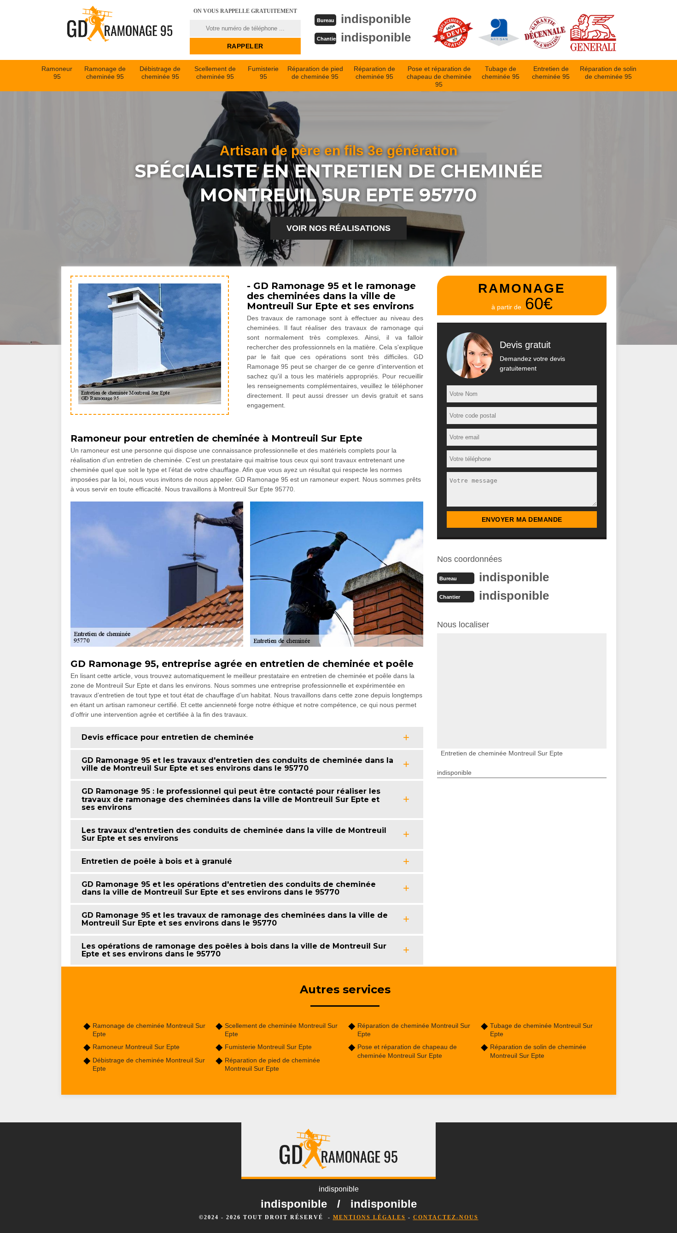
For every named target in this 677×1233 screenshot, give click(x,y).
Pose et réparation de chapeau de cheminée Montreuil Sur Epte (407, 1051)
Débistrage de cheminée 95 (160, 72)
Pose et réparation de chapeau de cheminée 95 (439, 76)
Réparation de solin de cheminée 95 (608, 72)
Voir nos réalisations (338, 228)
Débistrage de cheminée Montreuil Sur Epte (149, 1064)
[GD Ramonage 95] (119, 30)
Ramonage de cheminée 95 (105, 72)
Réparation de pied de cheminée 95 (315, 72)
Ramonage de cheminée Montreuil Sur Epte (149, 1030)
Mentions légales (369, 1217)
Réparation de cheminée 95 (374, 72)
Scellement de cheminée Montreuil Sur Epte (281, 1030)
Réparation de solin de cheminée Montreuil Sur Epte (538, 1051)
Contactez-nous (446, 1217)
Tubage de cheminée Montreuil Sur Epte (541, 1030)
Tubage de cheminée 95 (500, 72)
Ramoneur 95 (56, 72)
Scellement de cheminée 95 (215, 72)
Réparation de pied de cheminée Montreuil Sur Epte (272, 1064)
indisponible (376, 19)
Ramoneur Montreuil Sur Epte (136, 1046)
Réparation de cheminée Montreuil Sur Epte (413, 1030)
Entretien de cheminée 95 (551, 72)
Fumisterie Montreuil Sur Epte (268, 1046)
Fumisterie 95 (263, 72)
